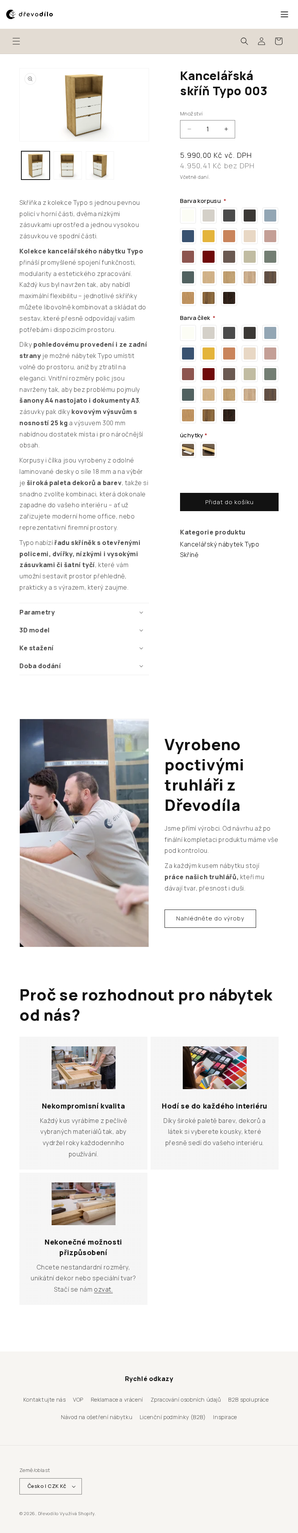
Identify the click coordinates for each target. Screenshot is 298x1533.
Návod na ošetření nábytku (96, 1417)
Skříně (189, 554)
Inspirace (225, 1417)
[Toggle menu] (284, 14)
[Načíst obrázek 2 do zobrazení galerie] (68, 165)
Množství (191, 113)
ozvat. (103, 1289)
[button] (16, 41)
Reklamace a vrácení (117, 1399)
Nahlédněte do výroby (210, 918)
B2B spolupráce (248, 1399)
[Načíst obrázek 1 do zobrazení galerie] (35, 165)
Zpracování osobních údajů (186, 1399)
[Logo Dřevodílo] (29, 14)
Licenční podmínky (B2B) (173, 1417)
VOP (78, 1399)
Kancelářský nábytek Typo (219, 544)
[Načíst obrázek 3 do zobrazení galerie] (100, 165)
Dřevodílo (48, 1513)
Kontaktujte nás (44, 1399)
